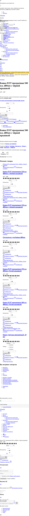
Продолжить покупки (17, 488)
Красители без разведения (12, 27)
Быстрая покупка (9, 196)
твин (4, 512)
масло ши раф (6, 509)
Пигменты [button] (6, 30)
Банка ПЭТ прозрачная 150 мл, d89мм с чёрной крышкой (15, 206)
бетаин (4, 511)
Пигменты (6, 147)
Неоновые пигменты (10, 32)
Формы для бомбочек (9, 42)
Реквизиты (5, 386)
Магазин (12, 74)
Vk (3, 11)
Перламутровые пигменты (12, 31)
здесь (15, 141)
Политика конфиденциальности (10, 381)
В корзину (3, 115)
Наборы (6, 35)
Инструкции (5, 59)
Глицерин (6, 38)
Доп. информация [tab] (7, 126)
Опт (4, 387)
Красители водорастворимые (12, 28)
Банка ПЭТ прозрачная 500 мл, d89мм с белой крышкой (15, 303)
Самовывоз (5, 368)
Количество (3, 107)
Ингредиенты (7, 39)
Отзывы (5, 371)
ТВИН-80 (12, 147)
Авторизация (3, 478)
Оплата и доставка (7, 377)
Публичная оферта (7, 383)
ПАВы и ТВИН (7, 34)
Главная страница (4, 74)
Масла (5, 24)
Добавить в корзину (5, 462)
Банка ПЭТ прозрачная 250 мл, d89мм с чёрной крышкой (15, 172)
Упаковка (6, 41)
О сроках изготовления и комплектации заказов (12, 100)
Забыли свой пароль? (15, 476)
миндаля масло (6, 508)
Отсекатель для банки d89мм (14, 237)
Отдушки (6, 23)
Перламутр (18, 146)
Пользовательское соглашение (10, 380)
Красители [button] (6, 26)
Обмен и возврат (7, 378)
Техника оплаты (7, 382)
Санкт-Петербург (7, 407)
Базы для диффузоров (9, 37)
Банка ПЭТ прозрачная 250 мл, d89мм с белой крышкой (15, 270)
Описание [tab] (5, 125)
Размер (4, 346)
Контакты (5, 367)
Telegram (5, 13)
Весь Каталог (6, 56)
